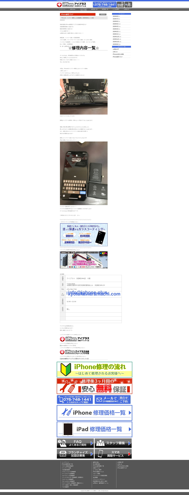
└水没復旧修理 (66, 469)
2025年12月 (116, 36)
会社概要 (95, 477)
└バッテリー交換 (66, 468)
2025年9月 (115, 44)
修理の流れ (72, 9)
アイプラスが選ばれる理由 (83, 9)
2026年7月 (115, 18)
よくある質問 (116, 9)
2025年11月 (116, 39)
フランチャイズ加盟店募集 (100, 475)
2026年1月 (115, 34)
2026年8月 (115, 16)
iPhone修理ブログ (117, 56)
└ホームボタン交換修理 (68, 481)
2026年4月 (115, 26)
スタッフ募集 (96, 473)
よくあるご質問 (97, 469)
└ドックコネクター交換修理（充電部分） (73, 477)
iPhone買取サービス (98, 471)
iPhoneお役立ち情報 (118, 54)
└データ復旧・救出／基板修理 (70, 485)
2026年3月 (115, 29)
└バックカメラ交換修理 (68, 473)
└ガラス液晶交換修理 (67, 466)
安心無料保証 (96, 464)
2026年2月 (115, 31)
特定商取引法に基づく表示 (100, 481)
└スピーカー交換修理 (67, 479)
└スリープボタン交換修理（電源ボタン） (73, 483)
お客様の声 (126, 9)
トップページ (62, 9)
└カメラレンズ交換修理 (68, 475)
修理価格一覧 (105, 9)
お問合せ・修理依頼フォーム (100, 483)
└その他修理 (65, 487)
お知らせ (115, 51)
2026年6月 (115, 21)
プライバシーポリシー (99, 479)
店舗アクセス (96, 468)
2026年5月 (115, 24)
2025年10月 (116, 41)
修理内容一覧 (94, 9)
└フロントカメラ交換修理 (69, 471)
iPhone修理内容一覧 (67, 464)
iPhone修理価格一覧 (98, 466)
